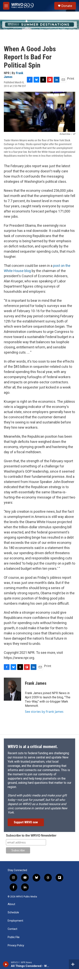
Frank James (35, 683)
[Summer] (39, 24)
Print (70, 78)
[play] (5, 964)
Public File (14, 937)
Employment (15, 920)
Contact (12, 929)
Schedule (13, 912)
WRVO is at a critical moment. (33, 746)
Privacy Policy (16, 945)
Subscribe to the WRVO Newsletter (31, 835)
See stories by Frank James (44, 711)
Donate (66, 5)
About (11, 904)
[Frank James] (12, 689)
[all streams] (74, 964)
